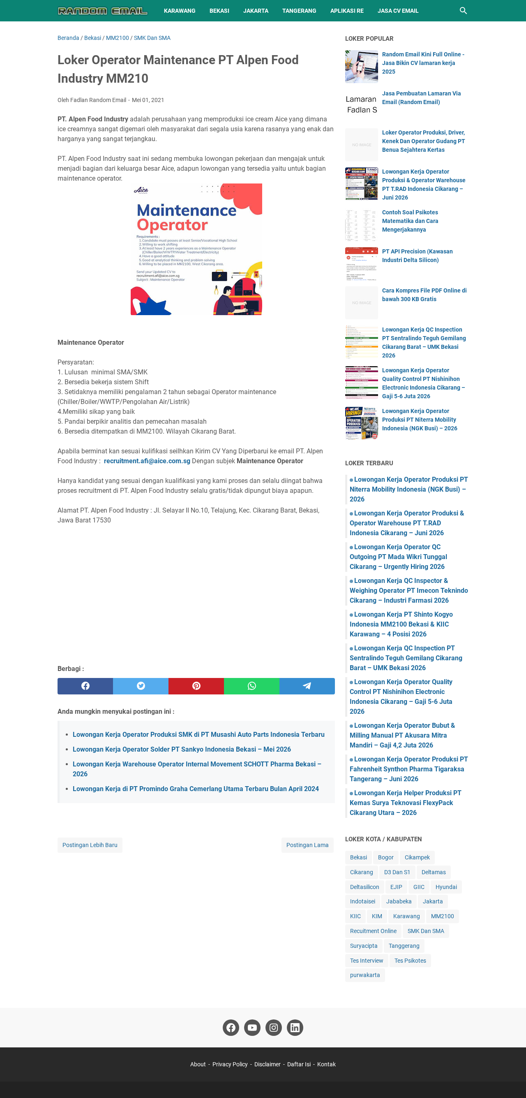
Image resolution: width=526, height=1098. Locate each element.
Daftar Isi (299, 1064)
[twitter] (140, 686)
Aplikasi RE (347, 10)
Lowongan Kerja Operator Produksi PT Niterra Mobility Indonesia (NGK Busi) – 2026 (419, 420)
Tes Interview (366, 960)
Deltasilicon (364, 887)
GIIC (418, 887)
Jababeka (399, 901)
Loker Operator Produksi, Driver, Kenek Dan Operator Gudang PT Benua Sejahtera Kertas (423, 141)
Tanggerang (404, 945)
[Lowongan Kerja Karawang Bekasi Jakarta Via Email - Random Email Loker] (103, 10)
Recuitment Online (373, 931)
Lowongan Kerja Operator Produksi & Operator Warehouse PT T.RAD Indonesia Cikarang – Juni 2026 (407, 523)
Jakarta (255, 10)
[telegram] (307, 686)
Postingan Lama (307, 845)
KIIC (355, 916)
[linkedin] (295, 1027)
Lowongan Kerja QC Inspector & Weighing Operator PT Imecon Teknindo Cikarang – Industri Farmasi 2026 (409, 590)
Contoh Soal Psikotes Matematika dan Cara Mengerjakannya (410, 221)
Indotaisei (362, 901)
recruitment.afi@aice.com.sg (147, 461)
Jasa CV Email (398, 10)
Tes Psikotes (410, 960)
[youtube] (252, 1027)
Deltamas (434, 872)
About (198, 1064)
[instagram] (273, 1027)
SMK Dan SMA (426, 931)
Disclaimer (267, 1064)
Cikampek (417, 857)
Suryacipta (364, 945)
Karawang (180, 10)
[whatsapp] (251, 686)
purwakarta (365, 975)
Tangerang (299, 10)
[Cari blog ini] (463, 11)
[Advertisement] (196, 598)
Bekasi (219, 10)
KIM (377, 916)
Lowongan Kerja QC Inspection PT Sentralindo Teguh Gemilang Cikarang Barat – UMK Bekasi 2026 (406, 658)
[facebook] (85, 686)
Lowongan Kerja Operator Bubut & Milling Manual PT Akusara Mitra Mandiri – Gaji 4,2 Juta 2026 (402, 735)
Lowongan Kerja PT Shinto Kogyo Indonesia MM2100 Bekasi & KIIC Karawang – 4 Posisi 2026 (401, 624)
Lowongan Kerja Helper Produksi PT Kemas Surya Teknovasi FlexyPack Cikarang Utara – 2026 (405, 803)
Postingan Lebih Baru (90, 845)
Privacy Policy (230, 1064)
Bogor (386, 857)
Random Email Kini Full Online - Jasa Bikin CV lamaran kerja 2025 (423, 63)
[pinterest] (196, 686)
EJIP (396, 887)
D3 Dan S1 (397, 872)
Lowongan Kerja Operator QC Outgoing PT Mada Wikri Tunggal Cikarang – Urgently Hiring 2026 (398, 557)
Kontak (326, 1064)
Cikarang (361, 872)
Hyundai (446, 887)
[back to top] (509, 1079)
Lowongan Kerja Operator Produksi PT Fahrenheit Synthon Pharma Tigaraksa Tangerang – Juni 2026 (409, 769)
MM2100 (442, 916)
